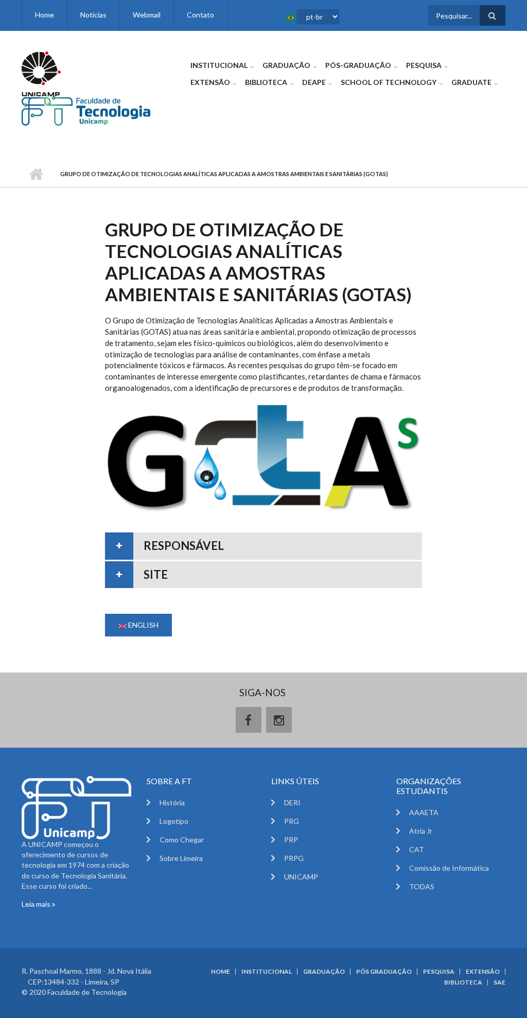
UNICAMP (301, 876)
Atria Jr (420, 830)
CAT (416, 849)
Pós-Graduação (358, 65)
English (143, 624)
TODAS (421, 886)
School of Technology (388, 82)
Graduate (471, 82)
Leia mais (37, 904)
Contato (200, 14)
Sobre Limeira (181, 858)
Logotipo (174, 821)
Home (44, 14)
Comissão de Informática (449, 868)
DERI (292, 802)
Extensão (210, 82)
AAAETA (423, 812)
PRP (291, 839)
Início (36, 174)
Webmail (147, 14)
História (172, 802)
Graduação (286, 65)
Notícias (93, 14)
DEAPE (314, 82)
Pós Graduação (384, 972)
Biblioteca (266, 82)
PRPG (294, 858)
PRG (291, 821)
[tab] (264, 546)
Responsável (184, 546)
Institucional (219, 65)
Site (156, 574)
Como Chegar (182, 839)
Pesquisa (424, 65)
